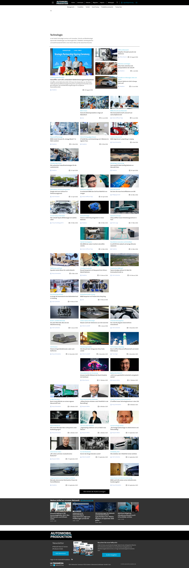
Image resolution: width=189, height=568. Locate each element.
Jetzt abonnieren (61, 553)
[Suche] (117, 2)
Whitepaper (111, 2)
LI (72, 559)
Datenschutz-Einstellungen (97, 564)
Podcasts (88, 2)
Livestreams (80, 2)
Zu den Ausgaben (111, 555)
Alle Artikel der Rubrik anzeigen (94, 491)
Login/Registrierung (128, 2)
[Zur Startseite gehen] (62, 3)
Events (73, 2)
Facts (109, 564)
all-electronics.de (87, 500)
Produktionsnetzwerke (107, 7)
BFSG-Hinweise (87, 564)
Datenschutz (74, 564)
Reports (102, 2)
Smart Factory (95, 7)
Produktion (80, 7)
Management (70, 7)
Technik (88, 7)
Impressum (80, 564)
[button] (53, 511)
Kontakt (106, 564)
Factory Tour (118, 7)
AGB (70, 564)
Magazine (95, 2)
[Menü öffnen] (52, 2)
